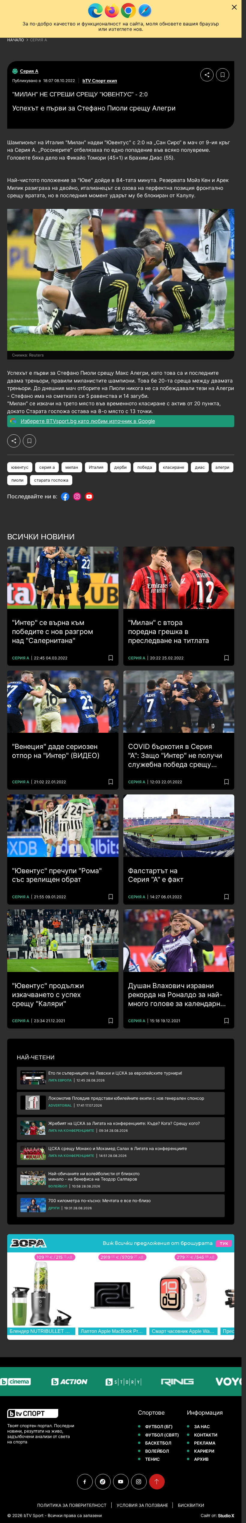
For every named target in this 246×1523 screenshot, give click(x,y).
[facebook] (85, 1481)
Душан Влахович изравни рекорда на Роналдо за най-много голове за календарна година (176, 995)
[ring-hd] (150, 1381)
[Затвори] (234, 7)
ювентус (19, 467)
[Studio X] (225, 1515)
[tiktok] (103, 1481)
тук (224, 1243)
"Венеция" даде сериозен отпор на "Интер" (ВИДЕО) (56, 751)
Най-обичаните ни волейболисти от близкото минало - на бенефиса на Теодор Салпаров (94, 1176)
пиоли (17, 480)
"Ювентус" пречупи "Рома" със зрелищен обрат (57, 875)
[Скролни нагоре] (157, 1481)
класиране (173, 467)
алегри (222, 467)
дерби (120, 467)
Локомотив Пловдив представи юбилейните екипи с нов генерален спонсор (126, 1098)
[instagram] (139, 1481)
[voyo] (204, 1381)
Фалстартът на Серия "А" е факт (156, 875)
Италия (96, 467)
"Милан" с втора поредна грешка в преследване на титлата (168, 631)
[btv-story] (96, 1381)
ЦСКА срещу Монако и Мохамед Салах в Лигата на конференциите (117, 1148)
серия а (47, 467)
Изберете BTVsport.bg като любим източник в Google (88, 421)
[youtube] (121, 1481)
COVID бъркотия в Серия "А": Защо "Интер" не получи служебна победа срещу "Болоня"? (175, 755)
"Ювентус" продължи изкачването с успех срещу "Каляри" (48, 995)
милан (71, 467)
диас (200, 467)
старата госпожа (51, 480)
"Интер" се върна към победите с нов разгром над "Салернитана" (52, 631)
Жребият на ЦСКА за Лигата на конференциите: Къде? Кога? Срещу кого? (124, 1123)
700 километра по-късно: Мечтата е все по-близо (99, 1200)
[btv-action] (42, 1381)
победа (144, 467)
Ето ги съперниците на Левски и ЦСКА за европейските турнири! (115, 1072)
